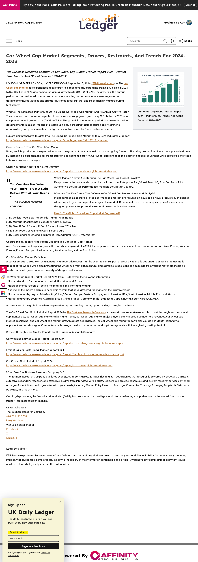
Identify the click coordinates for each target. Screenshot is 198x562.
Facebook (12, 429)
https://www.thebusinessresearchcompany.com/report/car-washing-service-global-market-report (65, 343)
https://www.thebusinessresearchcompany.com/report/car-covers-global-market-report (59, 365)
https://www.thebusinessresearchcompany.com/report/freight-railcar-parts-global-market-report (65, 354)
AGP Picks (10, 4)
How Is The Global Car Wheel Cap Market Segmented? (87, 213)
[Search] (165, 41)
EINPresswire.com (103, 83)
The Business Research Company (86, 312)
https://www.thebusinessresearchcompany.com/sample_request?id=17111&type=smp (57, 140)
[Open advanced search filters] (172, 41)
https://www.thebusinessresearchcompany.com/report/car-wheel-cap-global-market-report (61, 171)
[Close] (60, 501)
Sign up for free (33, 546)
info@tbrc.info (14, 420)
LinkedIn (11, 437)
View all (190, 4)
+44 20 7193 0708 (16, 416)
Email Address (18, 532)
